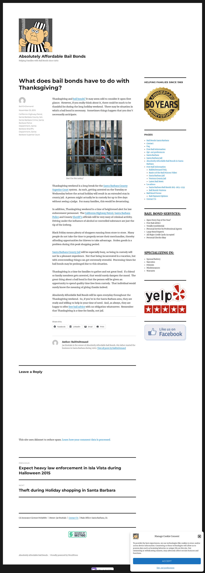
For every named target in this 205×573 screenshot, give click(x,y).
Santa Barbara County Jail (66, 252)
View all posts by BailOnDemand (111, 348)
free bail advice (77, 306)
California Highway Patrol (99, 213)
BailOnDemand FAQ (157, 170)
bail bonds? (79, 98)
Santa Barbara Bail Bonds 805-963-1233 (167, 187)
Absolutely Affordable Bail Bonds (52, 56)
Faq (148, 146)
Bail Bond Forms (154, 193)
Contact (150, 143)
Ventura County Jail (157, 178)
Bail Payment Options (158, 196)
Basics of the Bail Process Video (163, 173)
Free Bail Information (156, 167)
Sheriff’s (77, 217)
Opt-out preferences (165, 568)
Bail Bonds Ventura (157, 190)
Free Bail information (156, 149)
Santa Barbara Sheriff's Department (27, 129)
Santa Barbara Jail (154, 158)
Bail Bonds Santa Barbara (158, 140)
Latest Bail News (156, 181)
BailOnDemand (26, 106)
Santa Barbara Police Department (31, 123)
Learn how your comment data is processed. (86, 439)
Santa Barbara (153, 155)
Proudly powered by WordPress (64, 555)
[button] (199, 536)
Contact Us (73, 518)
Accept (167, 561)
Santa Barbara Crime (28, 120)
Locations (151, 184)
